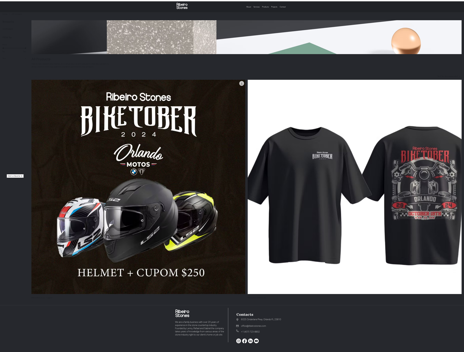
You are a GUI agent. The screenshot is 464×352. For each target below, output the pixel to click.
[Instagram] (238, 341)
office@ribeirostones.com (253, 326)
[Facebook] (244, 341)
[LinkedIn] (250, 341)
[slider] (3, 48)
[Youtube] (256, 341)
